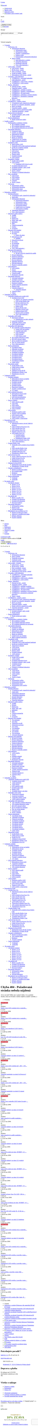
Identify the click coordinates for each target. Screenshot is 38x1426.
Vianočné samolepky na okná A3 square (12, 1091)
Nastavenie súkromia (14, 1403)
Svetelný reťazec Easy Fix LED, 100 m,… (13, 1194)
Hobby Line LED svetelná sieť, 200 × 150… (14, 1066)
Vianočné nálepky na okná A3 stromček (12, 1238)
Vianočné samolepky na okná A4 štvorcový (13, 1074)
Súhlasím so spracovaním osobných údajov (15, 1424)
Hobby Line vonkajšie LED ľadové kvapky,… (14, 1101)
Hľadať (20, 33)
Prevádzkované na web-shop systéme (12, 1401)
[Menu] (1, 27)
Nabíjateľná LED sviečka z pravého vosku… (14, 1255)
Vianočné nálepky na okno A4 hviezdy (12, 1126)
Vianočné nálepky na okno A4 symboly (12, 1177)
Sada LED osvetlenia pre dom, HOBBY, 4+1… (15, 1202)
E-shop (3, 2)
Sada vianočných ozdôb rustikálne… (11, 1118)
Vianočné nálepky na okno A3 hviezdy (12, 1110)
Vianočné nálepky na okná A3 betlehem (12, 1219)
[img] (4, 5)
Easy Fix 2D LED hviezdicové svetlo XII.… (14, 1037)
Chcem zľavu (15, 1423)
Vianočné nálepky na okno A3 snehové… (13, 1055)
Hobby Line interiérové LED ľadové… (12, 1028)
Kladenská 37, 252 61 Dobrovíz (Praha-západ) (16, 1364)
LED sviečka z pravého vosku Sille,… (12, 1272)
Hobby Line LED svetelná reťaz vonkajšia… (14, 1008)
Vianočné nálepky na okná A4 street (11, 1143)
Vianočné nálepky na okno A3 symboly (12, 1160)
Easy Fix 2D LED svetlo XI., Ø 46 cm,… (13, 1211)
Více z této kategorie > (22, 65)
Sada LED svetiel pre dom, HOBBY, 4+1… (14, 1152)
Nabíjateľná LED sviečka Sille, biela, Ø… (13, 1297)
